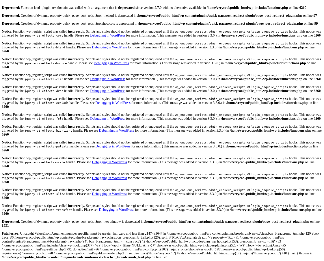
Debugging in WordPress (107, 35)
